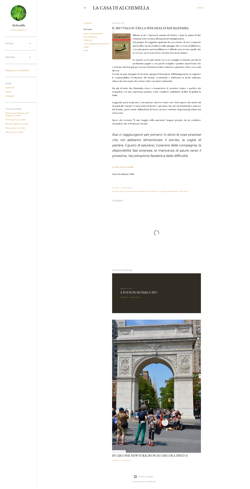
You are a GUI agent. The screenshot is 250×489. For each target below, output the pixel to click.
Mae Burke (152, 481)
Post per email (126, 188)
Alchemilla (18, 25)
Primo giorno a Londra (15, 120)
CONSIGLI (88, 40)
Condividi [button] (87, 23)
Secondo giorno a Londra (16, 124)
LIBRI (86, 47)
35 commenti (135, 297)
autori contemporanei (93, 33)
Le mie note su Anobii (122, 167)
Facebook (9, 88)
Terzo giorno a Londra (15, 128)
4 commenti (125, 460)
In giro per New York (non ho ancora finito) (150, 455)
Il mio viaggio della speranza (96, 44)
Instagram (10, 96)
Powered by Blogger (145, 477)
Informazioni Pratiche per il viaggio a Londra (17, 114)
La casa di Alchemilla (121, 8)
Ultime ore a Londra (14, 132)
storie (86, 50)
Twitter (8, 92)
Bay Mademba (90, 37)
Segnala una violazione (17, 70)
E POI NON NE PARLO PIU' (139, 292)
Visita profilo (18, 30)
